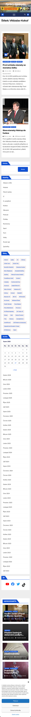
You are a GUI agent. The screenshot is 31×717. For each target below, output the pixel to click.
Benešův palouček (8, 267)
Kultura (5, 205)
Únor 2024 (6, 493)
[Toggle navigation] (14, 14)
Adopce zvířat (7, 183)
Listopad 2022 (7, 561)
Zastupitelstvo (19, 319)
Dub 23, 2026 (10, 619)
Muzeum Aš (7, 296)
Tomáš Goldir (21, 638)
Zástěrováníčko (11, 654)
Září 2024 (6, 461)
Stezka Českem (19, 315)
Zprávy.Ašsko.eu (16, 4)
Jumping (6, 282)
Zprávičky (19, 61)
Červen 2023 (7, 530)
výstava (11, 319)
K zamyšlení (7, 201)
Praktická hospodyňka (10, 671)
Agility (12, 259)
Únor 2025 (6, 439)
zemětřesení (7, 322)
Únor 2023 (6, 548)
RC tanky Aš (20, 311)
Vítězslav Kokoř (19, 136)
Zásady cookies (15, 714)
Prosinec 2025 (7, 393)
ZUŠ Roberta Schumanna (19, 322)
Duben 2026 (7, 375)
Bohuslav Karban (20, 267)
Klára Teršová (7, 289)
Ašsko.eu (20, 619)
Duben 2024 (7, 484)
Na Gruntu (6, 300)
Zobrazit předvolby (15, 710)
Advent (6, 259)
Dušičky (6, 274)
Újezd (14, 330)
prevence (18, 307)
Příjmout (15, 701)
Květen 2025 (7, 425)
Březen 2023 (7, 543)
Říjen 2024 (6, 457)
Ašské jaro (7, 263)
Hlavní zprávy (6, 61)
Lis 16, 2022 (7, 71)
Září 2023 (6, 516)
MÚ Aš (14, 296)
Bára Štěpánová (8, 271)
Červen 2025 (7, 420)
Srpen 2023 (6, 521)
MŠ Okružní (22, 296)
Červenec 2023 (8, 525)
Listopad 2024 (7, 452)
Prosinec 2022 (7, 557)
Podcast (5, 214)
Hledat (5, 163)
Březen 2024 (7, 489)
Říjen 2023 (6, 511)
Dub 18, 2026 (10, 638)
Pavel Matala (17, 304)
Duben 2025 (7, 430)
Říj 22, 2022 (7, 136)
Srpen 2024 (6, 466)
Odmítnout (16, 705)
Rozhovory (6, 224)
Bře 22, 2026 (10, 675)
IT (3, 196)
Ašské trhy (16, 263)
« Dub (15, 370)
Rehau (5, 315)
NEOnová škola (16, 300)
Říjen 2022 (6, 566)
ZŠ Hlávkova (7, 330)
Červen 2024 (7, 475)
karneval (6, 285)
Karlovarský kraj (15, 282)
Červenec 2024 (8, 470)
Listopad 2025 (7, 398)
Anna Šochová (20, 657)
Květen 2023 (7, 534)
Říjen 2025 (6, 402)
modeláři (19, 293)
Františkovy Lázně (8, 278)
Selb (11, 315)
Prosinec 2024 (7, 448)
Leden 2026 (7, 389)
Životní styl (6, 242)
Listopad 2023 (7, 507)
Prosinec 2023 (7, 502)
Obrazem (6, 210)
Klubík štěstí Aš (16, 285)
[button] (28, 682)
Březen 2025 (7, 434)
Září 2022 (6, 571)
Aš (17, 259)
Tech (4, 233)
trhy (5, 319)
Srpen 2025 (6, 411)
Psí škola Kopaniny (9, 311)
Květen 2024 (7, 480)
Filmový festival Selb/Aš (17, 274)
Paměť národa (7, 304)
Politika (14, 61)
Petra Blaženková (8, 307)
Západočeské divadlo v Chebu (11, 326)
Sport (4, 228)
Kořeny (6, 293)
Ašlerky (23, 259)
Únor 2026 (6, 384)
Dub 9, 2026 (9, 657)
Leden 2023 (7, 552)
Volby (5, 237)
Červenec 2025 (8, 416)
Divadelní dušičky (19, 271)
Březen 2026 (7, 379)
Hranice (18, 278)
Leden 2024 (7, 498)
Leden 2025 (7, 443)
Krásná (12, 293)
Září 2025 (6, 407)
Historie (5, 187)
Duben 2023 (7, 539)
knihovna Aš (17, 289)
